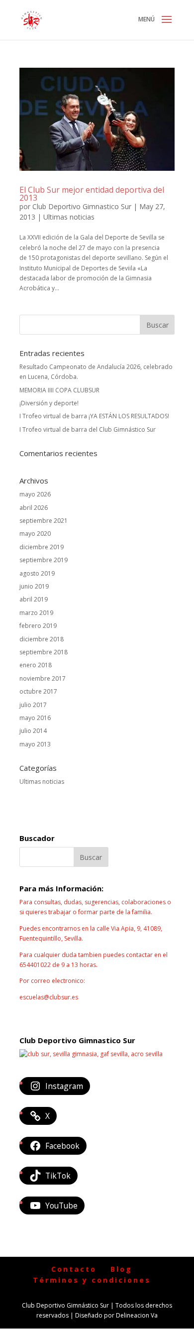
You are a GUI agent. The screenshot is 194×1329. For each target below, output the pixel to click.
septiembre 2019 (43, 560)
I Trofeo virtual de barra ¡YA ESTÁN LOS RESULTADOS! (94, 416)
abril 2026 (33, 507)
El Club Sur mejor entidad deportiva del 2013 (91, 193)
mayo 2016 (35, 718)
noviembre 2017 (42, 678)
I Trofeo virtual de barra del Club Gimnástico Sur (87, 429)
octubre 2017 (38, 691)
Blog (121, 1269)
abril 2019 (33, 599)
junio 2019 (34, 586)
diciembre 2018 (41, 639)
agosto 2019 (37, 573)
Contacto (74, 1269)
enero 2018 (35, 665)
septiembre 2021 (43, 520)
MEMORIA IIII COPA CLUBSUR (59, 390)
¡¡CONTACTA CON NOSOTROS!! (62, 1013)
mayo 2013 (35, 744)
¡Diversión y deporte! (49, 403)
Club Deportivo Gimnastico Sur (81, 206)
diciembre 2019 (41, 547)
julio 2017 (33, 705)
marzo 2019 (36, 612)
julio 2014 (33, 730)
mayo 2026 (35, 494)
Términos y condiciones (92, 1280)
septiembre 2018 (43, 652)
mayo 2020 (35, 533)
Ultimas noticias (69, 217)
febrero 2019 (38, 625)
